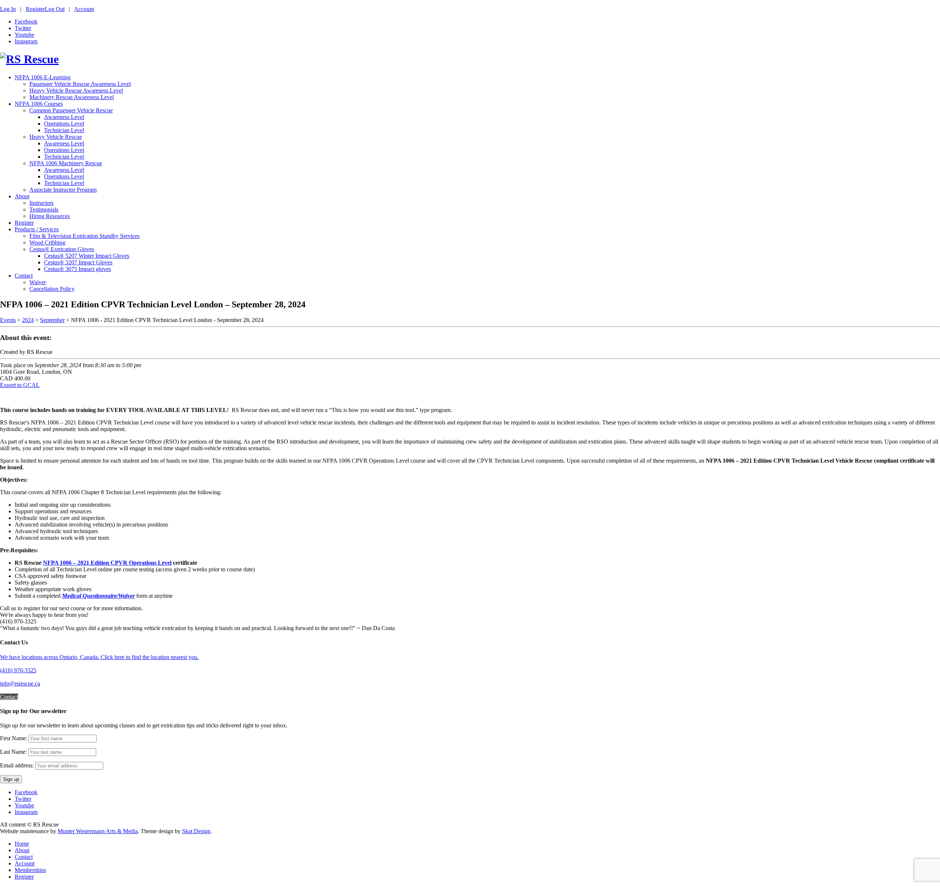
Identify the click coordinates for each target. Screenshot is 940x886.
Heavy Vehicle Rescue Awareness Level (76, 90)
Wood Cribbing (47, 242)
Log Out (55, 9)
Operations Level (64, 123)
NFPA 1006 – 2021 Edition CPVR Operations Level (107, 563)
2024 (28, 320)
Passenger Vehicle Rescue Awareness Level (80, 84)
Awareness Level (64, 117)
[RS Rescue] (29, 59)
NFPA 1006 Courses (39, 104)
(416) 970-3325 (18, 670)
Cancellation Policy (52, 289)
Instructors (41, 203)
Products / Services (37, 229)
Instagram (26, 41)
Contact (24, 275)
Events (8, 320)
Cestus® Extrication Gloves (61, 249)
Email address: (17, 765)
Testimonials (43, 209)
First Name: (13, 738)
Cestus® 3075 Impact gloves (77, 269)
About (22, 196)
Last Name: (13, 752)
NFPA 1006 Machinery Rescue (65, 163)
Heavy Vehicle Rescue (55, 137)
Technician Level (64, 130)
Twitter (23, 28)
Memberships (30, 870)
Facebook (26, 21)
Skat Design (196, 831)
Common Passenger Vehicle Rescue (71, 110)
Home (22, 843)
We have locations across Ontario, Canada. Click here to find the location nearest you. (99, 657)
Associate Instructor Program (63, 190)
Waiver (37, 282)
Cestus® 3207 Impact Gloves (78, 262)
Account (84, 9)
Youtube (24, 35)
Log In (8, 9)
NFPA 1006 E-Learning (42, 77)
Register (35, 9)
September (52, 320)
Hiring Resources (49, 216)
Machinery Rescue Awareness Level (71, 97)
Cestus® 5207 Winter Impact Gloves (86, 256)
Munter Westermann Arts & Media (98, 831)
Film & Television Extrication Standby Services (84, 236)
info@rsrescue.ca (20, 683)
